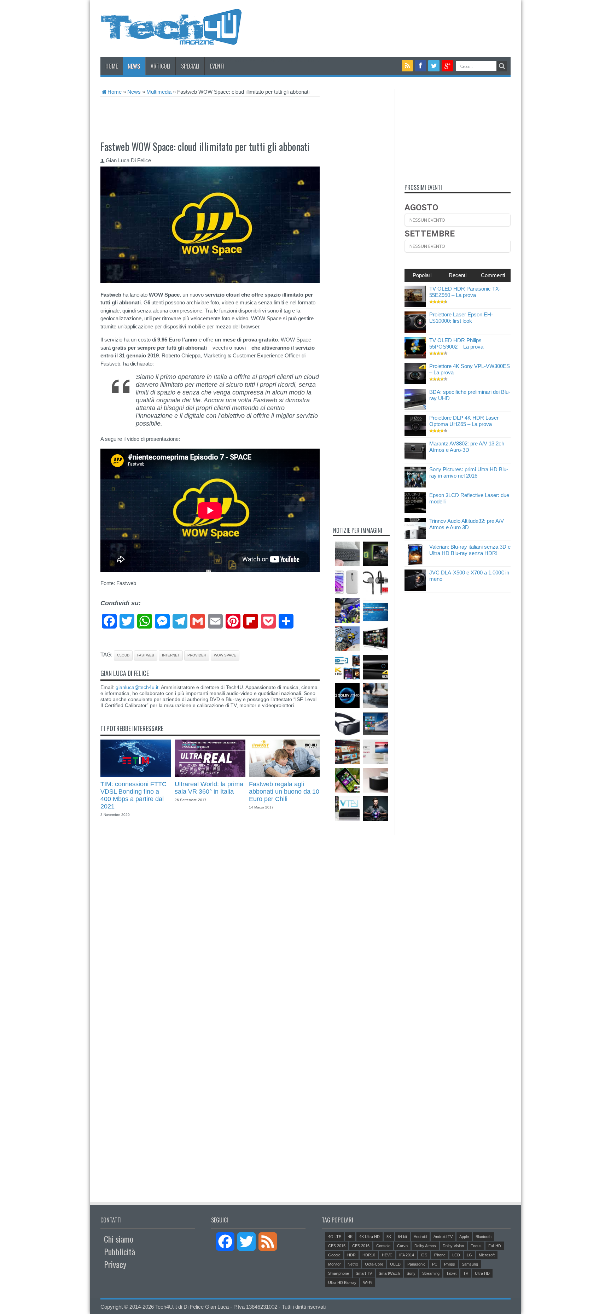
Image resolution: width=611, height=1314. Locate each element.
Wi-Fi (367, 1282)
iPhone (440, 1255)
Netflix (353, 1264)
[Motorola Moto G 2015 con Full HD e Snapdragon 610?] (347, 582)
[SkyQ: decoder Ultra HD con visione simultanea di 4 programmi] (375, 667)
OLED (395, 1264)
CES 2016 (360, 1246)
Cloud (123, 655)
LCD (456, 1255)
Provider (196, 655)
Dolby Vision (453, 1246)
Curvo (402, 1246)
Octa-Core (374, 1264)
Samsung (470, 1264)
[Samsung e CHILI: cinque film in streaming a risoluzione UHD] (375, 638)
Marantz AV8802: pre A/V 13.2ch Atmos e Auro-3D (466, 446)
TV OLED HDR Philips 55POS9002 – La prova (456, 343)
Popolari (422, 275)
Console (383, 1246)
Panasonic (416, 1264)
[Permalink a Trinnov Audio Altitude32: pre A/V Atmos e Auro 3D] (415, 537)
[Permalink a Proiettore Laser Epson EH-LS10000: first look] (415, 331)
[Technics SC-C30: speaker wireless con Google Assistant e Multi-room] (375, 780)
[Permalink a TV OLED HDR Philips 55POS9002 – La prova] (415, 357)
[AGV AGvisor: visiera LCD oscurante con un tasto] (347, 610)
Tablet (451, 1273)
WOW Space (225, 655)
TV (465, 1273)
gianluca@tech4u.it (137, 687)
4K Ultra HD (369, 1236)
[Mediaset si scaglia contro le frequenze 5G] (347, 638)
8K (388, 1236)
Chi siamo (118, 1238)
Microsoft (487, 1255)
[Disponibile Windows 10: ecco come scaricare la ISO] (375, 723)
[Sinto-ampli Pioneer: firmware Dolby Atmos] (347, 695)
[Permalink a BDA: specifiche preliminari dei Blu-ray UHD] (415, 408)
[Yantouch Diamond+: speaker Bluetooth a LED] (375, 808)
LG (469, 1255)
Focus (476, 1246)
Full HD (494, 1246)
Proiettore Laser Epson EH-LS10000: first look (461, 317)
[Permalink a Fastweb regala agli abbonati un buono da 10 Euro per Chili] (284, 775)
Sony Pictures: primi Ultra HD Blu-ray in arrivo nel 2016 (468, 472)
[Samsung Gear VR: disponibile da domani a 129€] (347, 723)
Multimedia (158, 92)
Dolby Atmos (425, 1246)
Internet (171, 655)
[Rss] (407, 65)
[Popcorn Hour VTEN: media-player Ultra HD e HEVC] (347, 808)
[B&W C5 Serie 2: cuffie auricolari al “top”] (375, 582)
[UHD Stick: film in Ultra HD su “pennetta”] (347, 667)
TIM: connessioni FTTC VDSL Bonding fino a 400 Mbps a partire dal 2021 (133, 795)
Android (420, 1236)
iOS (424, 1255)
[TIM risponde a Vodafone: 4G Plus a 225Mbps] (375, 610)
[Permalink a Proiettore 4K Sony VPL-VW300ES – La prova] (415, 382)
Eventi (217, 66)
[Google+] (447, 65)
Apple (464, 1236)
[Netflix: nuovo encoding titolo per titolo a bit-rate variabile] (347, 752)
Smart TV (364, 1273)
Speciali (190, 66)
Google (334, 1255)
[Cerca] (501, 66)
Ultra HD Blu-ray (342, 1282)
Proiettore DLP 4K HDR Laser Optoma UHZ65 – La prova (464, 421)
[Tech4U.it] (171, 39)
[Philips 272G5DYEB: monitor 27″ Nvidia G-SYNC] (375, 554)
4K (350, 1236)
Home (111, 66)
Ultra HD (482, 1273)
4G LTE (334, 1236)
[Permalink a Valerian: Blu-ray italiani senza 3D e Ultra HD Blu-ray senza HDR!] (415, 563)
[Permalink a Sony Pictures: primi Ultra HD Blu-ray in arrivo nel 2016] (415, 486)
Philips (449, 1264)
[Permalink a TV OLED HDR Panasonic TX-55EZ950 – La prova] (415, 305)
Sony (411, 1273)
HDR (351, 1255)
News (134, 66)
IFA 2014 (406, 1255)
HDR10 (368, 1255)
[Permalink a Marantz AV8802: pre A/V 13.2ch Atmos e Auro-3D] (415, 460)
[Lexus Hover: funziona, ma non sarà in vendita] (375, 695)
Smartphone (338, 1273)
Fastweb (145, 655)
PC (434, 1264)
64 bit (402, 1236)
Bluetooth (483, 1236)
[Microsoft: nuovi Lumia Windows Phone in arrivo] (347, 780)
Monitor (334, 1264)
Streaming (431, 1273)
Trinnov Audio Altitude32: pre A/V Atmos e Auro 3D (466, 524)
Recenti (457, 275)
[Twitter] (434, 65)
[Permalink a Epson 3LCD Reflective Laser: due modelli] (415, 511)
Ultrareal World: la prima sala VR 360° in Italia (209, 788)
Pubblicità (119, 1251)
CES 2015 (336, 1246)
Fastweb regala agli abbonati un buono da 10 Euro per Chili (284, 791)
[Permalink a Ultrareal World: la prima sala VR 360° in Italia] (210, 775)
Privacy (115, 1264)
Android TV (443, 1236)
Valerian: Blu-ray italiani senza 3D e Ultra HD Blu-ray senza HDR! (470, 550)
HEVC (387, 1255)
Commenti (493, 275)
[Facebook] (420, 65)
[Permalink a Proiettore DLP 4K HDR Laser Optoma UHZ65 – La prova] (415, 434)
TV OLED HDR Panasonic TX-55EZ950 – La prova (465, 292)
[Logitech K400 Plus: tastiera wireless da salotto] (347, 554)
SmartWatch (389, 1273)
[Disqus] (210, 918)
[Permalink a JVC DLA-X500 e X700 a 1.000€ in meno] (415, 589)
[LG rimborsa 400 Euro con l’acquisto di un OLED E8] (375, 752)
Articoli (160, 66)
